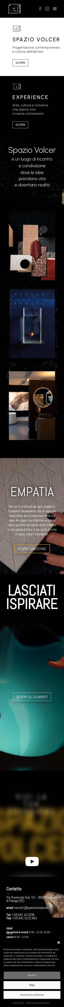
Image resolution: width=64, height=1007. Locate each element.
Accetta (32, 975)
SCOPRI (20, 62)
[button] (58, 942)
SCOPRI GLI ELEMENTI (32, 697)
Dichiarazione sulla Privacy (38, 1002)
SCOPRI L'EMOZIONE (32, 548)
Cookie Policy (18, 1002)
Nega (32, 985)
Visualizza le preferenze (32, 994)
